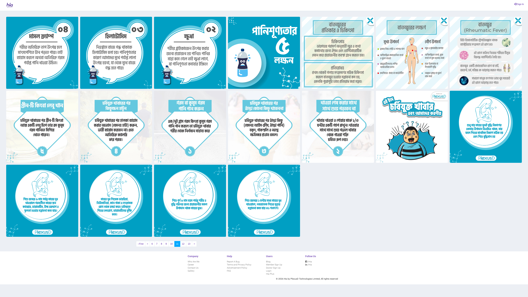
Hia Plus (270, 274)
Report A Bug (233, 261)
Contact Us (193, 267)
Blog (268, 261)
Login (268, 271)
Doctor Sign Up (273, 267)
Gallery (191, 271)
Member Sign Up (274, 264)
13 (189, 244)
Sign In (520, 4)
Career (191, 264)
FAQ (229, 271)
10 (171, 244)
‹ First (140, 244)
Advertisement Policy (237, 267)
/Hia (309, 261)
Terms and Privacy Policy (239, 264)
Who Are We (193, 261)
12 (183, 244)
